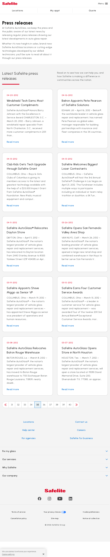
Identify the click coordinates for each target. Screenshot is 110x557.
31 (12, 404)
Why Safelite (9, 467)
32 (18, 404)
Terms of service (18, 512)
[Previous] (5, 404)
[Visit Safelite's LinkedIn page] (70, 499)
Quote (92, 10)
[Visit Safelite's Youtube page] (59, 499)
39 (63, 404)
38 (57, 404)
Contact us (81, 422)
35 (37, 404)
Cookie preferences (91, 512)
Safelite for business (81, 438)
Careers (81, 430)
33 (25, 404)
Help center (28, 430)
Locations (17, 10)
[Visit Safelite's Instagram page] (49, 499)
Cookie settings (8, 554)
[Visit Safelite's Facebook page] (39, 499)
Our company (10, 475)
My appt (55, 10)
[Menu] (106, 3)
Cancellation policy (19, 518)
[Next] (76, 404)
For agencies (29, 438)
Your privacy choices (52, 512)
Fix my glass (9, 451)
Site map (55, 518)
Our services (9, 459)
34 (31, 404)
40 (70, 404)
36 (44, 404)
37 (50, 404)
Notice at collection (91, 518)
